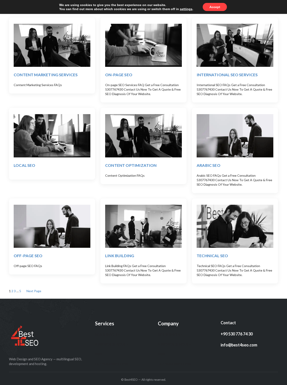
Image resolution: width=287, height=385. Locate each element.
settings (186, 9)
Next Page (33, 291)
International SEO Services (227, 74)
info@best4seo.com (239, 344)
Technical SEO (212, 255)
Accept (214, 7)
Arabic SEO (208, 165)
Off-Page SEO (28, 255)
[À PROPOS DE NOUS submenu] (127, 344)
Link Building (119, 255)
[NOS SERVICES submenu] (119, 334)
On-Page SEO (118, 74)
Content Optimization (131, 165)
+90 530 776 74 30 (237, 333)
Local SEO (24, 165)
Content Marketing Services (46, 74)
